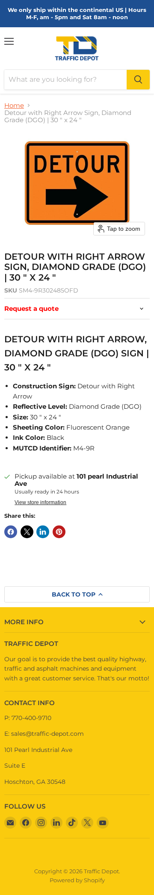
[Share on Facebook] (10, 531)
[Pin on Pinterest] (59, 531)
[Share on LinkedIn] (42, 531)
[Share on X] (27, 531)
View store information (40, 502)
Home (14, 105)
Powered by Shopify (77, 880)
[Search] (138, 79)
